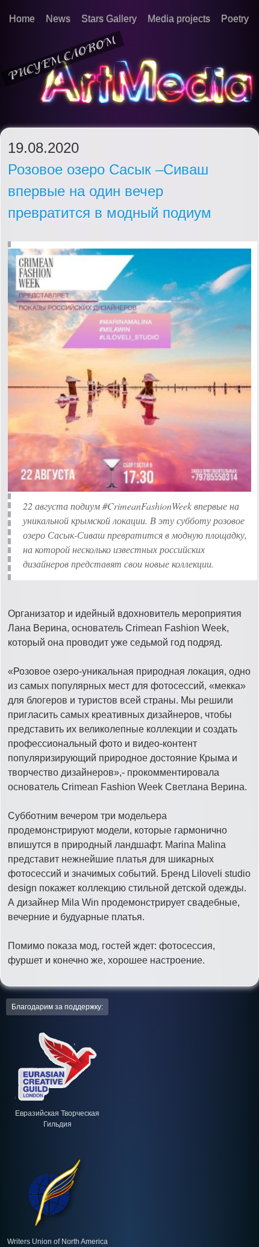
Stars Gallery (109, 19)
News (58, 19)
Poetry (235, 19)
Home (22, 19)
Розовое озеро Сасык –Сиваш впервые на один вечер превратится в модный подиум (109, 191)
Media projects (179, 19)
